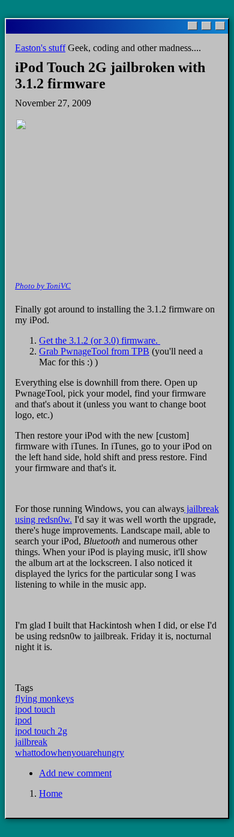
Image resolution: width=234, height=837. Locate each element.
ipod (23, 720)
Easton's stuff (40, 48)
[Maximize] (206, 26)
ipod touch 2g (41, 731)
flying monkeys (44, 698)
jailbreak (31, 742)
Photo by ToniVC (43, 285)
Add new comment (75, 773)
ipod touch (35, 709)
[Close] (220, 26)
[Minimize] (192, 26)
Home (50, 793)
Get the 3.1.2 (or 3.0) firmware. (99, 340)
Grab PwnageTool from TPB (94, 351)
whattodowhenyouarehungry (69, 752)
